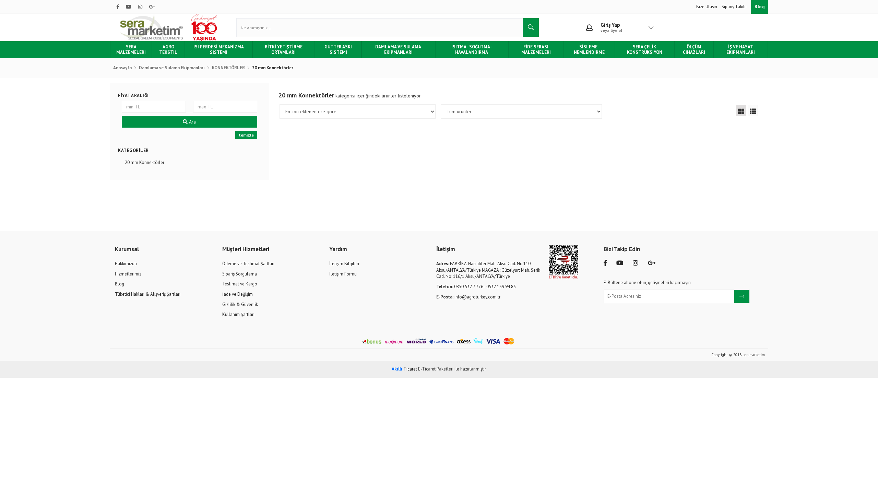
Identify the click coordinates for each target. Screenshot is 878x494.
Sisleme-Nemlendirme (589, 49)
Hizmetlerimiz (128, 274)
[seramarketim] (169, 27)
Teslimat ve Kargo (239, 284)
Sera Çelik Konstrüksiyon (644, 49)
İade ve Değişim (237, 294)
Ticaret (404, 369)
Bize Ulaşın (707, 7)
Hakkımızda (126, 264)
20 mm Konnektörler (144, 162)
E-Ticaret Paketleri (435, 369)
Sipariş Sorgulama (239, 274)
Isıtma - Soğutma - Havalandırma (471, 49)
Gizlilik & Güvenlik (240, 304)
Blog (759, 7)
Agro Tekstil (168, 49)
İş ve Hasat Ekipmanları (740, 49)
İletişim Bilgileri (344, 264)
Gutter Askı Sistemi (338, 49)
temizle (246, 135)
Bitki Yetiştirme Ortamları (283, 49)
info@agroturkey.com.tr (468, 297)
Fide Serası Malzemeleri (536, 49)
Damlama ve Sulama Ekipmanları (398, 49)
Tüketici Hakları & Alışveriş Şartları (147, 294)
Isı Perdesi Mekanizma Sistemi (218, 49)
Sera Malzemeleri (131, 49)
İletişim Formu (343, 274)
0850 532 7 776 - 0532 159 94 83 (476, 287)
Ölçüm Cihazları (694, 49)
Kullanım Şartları (238, 314)
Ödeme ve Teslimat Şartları (248, 264)
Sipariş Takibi (735, 7)
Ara (192, 122)
